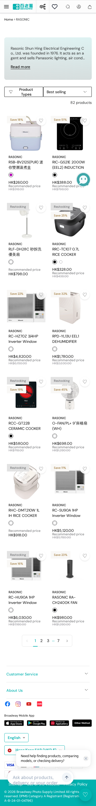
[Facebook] (7, 704)
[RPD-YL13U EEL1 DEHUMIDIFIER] (70, 307)
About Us (14, 690)
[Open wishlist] (54, 6)
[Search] (68, 7)
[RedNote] (39, 704)
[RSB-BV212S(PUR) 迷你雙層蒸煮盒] (26, 133)
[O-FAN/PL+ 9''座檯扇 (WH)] (70, 394)
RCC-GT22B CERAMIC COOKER (25, 425)
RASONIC (15, 157)
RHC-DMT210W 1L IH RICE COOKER (24, 512)
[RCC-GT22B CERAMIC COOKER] (26, 394)
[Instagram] (18, 704)
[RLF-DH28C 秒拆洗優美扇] (26, 220)
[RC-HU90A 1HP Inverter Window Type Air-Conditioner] (26, 568)
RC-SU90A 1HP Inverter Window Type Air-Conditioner (66, 512)
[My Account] (79, 7)
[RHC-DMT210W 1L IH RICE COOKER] (26, 481)
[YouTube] (29, 704)
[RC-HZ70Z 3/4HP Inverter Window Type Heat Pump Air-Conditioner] (26, 307)
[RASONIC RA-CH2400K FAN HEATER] (70, 568)
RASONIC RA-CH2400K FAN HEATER (64, 599)
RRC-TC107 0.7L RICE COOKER (65, 251)
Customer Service (22, 674)
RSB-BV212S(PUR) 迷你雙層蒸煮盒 (26, 164)
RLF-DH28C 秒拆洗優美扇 (25, 251)
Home (8, 19)
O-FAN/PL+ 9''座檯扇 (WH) (69, 425)
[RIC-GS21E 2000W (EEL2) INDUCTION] (70, 133)
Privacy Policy (75, 784)
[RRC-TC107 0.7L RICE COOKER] (70, 220)
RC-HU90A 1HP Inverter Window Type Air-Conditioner (23, 599)
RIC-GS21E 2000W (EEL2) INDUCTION (68, 164)
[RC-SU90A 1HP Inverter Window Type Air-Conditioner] (70, 481)
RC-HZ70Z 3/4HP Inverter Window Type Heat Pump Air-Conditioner (23, 338)
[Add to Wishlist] (41, 120)
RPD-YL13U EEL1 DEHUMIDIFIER (65, 338)
